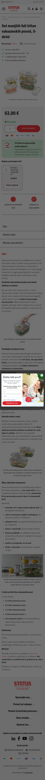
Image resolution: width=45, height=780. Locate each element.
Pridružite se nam (12, 403)
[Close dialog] (42, 375)
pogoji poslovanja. (12, 400)
